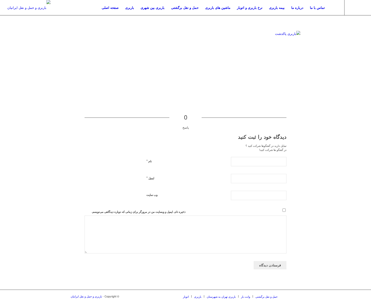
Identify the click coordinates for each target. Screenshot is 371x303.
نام (149, 160)
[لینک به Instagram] (360, 7)
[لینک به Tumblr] (352, 7)
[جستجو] (333, 7)
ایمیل (150, 177)
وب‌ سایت (151, 195)
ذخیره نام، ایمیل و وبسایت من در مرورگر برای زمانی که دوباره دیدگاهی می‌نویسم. (139, 212)
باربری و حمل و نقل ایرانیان (86, 296)
